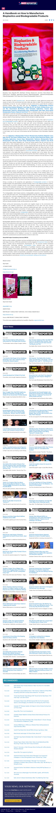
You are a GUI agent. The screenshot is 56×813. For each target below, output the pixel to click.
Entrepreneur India (42, 242)
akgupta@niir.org (7, 306)
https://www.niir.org (8, 314)
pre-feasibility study (29, 245)
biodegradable (24, 212)
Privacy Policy (9, 811)
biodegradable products (40, 182)
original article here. (39, 320)
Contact (25, 811)
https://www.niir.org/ (8, 272)
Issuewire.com (20, 100)
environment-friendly (31, 150)
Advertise (17, 811)
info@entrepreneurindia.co (10, 269)
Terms (2, 811)
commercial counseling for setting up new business (33, 255)
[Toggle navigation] (3, 8)
